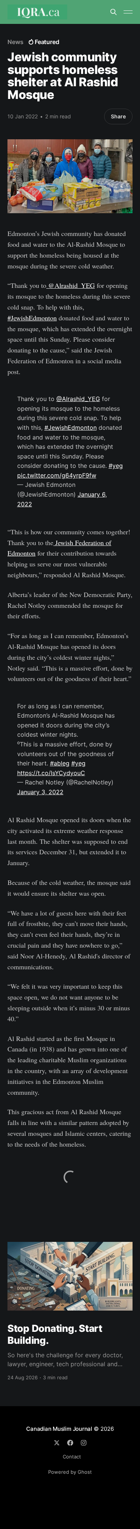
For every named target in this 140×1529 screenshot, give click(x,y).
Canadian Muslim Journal (60, 1428)
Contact (72, 1457)
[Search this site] (113, 12)
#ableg (59, 763)
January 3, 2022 (40, 792)
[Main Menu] (128, 12)
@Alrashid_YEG (70, 285)
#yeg (116, 465)
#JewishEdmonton (32, 317)
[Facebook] (70, 1443)
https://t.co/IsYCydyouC (51, 773)
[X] (57, 1443)
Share (118, 116)
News (15, 42)
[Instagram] (84, 1443)
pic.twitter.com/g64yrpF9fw (56, 475)
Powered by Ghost (70, 1472)
